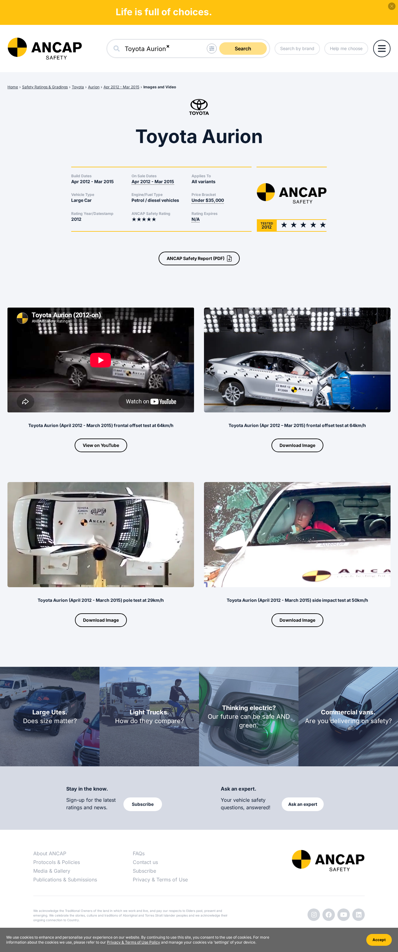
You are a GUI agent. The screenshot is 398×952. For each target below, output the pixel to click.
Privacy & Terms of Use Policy (133, 942)
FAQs (139, 853)
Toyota (78, 87)
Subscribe (144, 871)
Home (12, 87)
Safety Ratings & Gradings (45, 87)
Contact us (145, 862)
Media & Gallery (51, 871)
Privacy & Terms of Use (160, 879)
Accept (379, 939)
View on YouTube (101, 445)
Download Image (297, 445)
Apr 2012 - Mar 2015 (121, 87)
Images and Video (159, 87)
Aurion (94, 87)
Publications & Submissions (65, 879)
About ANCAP (49, 853)
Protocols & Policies (56, 862)
